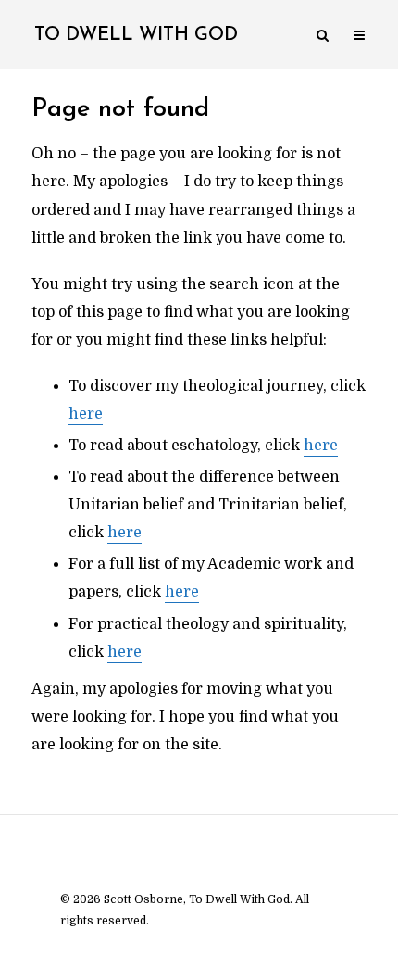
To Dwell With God (136, 35)
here (85, 414)
